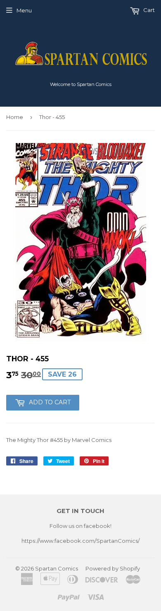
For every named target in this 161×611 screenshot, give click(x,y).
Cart (148, 10)
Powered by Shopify (112, 568)
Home (14, 117)
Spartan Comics (56, 568)
